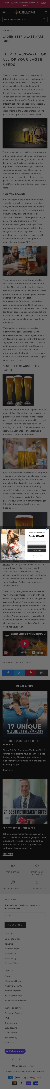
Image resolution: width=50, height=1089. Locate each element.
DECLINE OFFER (37, 551)
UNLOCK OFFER (36, 547)
